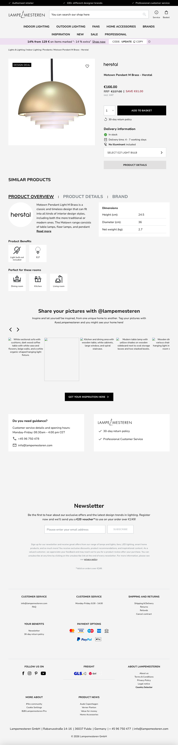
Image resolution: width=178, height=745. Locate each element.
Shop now (99, 41)
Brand (120, 196)
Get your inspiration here (86, 396)
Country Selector (144, 687)
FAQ (34, 606)
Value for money (89, 711)
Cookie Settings (34, 707)
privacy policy (90, 559)
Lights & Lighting (16, 49)
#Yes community (34, 703)
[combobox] (98, 14)
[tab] (33, 197)
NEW (80, 34)
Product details (83, 196)
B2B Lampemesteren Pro (34, 711)
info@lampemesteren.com (35, 445)
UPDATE (127, 41)
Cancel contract (144, 613)
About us (144, 673)
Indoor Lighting (33, 49)
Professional (116, 34)
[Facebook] (23, 673)
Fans (96, 26)
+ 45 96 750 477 (120, 728)
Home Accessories (89, 714)
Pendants (47, 49)
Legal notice (144, 683)
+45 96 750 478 (28, 438)
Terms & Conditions (144, 676)
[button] (87, 66)
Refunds (144, 610)
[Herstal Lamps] (121, 64)
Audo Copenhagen (89, 703)
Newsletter (34, 630)
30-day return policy (34, 634)
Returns (144, 606)
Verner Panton (89, 707)
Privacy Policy (144, 680)
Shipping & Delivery (143, 603)
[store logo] (26, 14)
